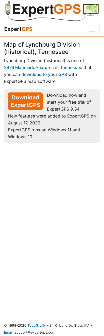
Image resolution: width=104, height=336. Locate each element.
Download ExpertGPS (25, 101)
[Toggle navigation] (92, 29)
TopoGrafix (36, 325)
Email (8, 332)
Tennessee (71, 67)
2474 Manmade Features (29, 67)
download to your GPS (44, 74)
